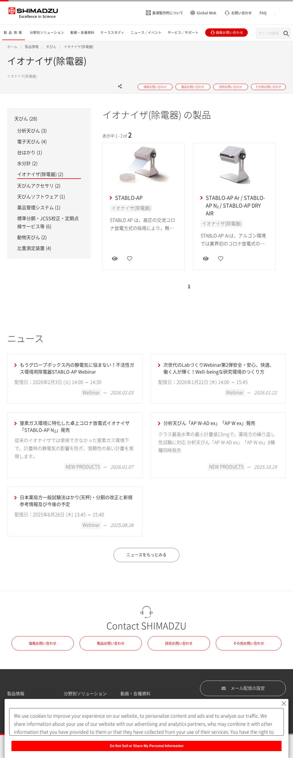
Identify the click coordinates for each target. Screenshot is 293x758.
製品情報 (15, 693)
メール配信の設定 (248, 688)
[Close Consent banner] (283, 703)
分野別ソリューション (85, 693)
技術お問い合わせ (179, 643)
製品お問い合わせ (110, 643)
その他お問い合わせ (248, 643)
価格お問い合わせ (42, 643)
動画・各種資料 (135, 693)
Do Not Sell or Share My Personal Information (146, 746)
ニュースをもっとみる (146, 555)
